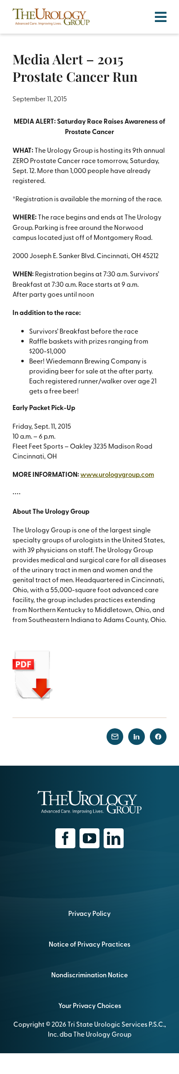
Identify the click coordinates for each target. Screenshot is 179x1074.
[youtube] (89, 838)
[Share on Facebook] (158, 736)
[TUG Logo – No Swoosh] (51, 11)
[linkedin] (114, 838)
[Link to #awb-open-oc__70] (161, 17)
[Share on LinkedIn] (136, 736)
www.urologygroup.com (117, 474)
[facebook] (65, 838)
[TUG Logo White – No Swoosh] (89, 793)
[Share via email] (115, 736)
